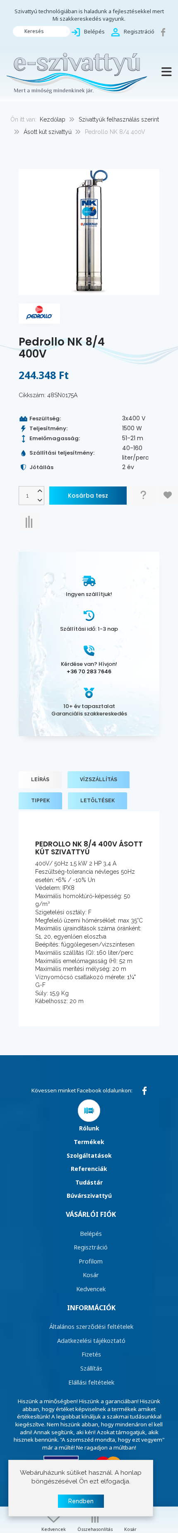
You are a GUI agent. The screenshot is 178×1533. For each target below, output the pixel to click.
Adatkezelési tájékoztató (91, 1340)
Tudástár (89, 1182)
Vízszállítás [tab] (98, 779)
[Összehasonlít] (29, 522)
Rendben (81, 1501)
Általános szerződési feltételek (91, 1326)
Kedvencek (91, 1289)
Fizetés (91, 1354)
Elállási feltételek (91, 1382)
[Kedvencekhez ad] (167, 495)
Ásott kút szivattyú (48, 132)
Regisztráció (91, 1247)
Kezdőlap (52, 119)
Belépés (91, 1233)
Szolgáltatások (89, 1155)
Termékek (89, 1142)
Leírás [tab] (40, 779)
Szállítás (91, 1368)
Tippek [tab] (40, 800)
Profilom (91, 1261)
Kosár (91, 1275)
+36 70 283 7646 (89, 671)
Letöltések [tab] (97, 800)
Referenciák (89, 1169)
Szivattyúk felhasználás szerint (119, 119)
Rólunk (89, 1128)
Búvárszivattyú (89, 1195)
